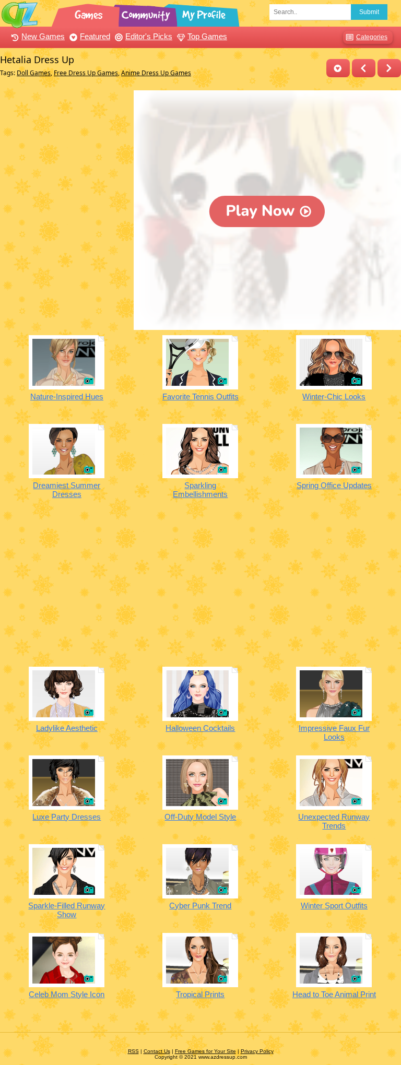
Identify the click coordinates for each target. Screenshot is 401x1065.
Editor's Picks (148, 36)
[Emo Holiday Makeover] (389, 68)
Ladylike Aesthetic (67, 728)
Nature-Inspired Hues (66, 396)
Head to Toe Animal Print (334, 994)
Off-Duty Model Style (200, 816)
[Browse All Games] (90, 13)
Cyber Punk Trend (200, 905)
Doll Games (34, 72)
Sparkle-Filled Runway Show (66, 910)
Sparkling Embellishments (200, 490)
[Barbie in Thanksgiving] (363, 68)
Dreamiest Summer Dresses (66, 490)
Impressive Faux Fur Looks (334, 732)
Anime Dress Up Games (156, 72)
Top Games (207, 36)
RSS (133, 1051)
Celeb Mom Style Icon (66, 994)
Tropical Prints (200, 994)
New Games (43, 36)
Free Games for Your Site (205, 1051)
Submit (369, 12)
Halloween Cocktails (200, 728)
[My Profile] (204, 13)
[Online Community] (147, 13)
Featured (95, 36)
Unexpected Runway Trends (334, 821)
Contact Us (157, 1051)
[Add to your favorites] (338, 68)
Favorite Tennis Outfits (200, 396)
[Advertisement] (64, 142)
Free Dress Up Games (86, 72)
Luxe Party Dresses (66, 816)
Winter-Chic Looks (333, 396)
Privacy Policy (257, 1051)
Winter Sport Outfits (334, 905)
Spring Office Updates (334, 485)
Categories (371, 37)
